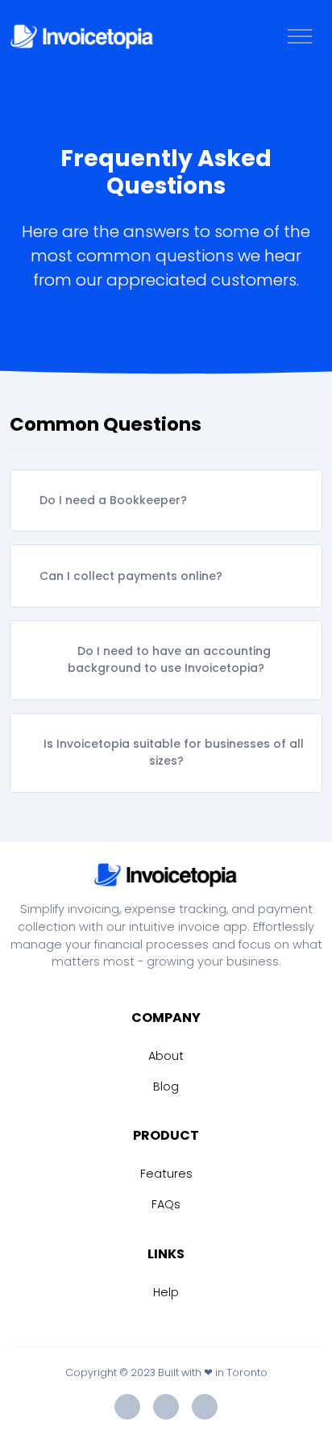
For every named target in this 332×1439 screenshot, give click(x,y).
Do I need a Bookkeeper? (113, 500)
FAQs (166, 1204)
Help (166, 1292)
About (166, 1056)
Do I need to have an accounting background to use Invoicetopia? (169, 659)
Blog (166, 1086)
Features (166, 1174)
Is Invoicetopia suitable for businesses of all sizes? (174, 752)
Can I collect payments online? (130, 576)
